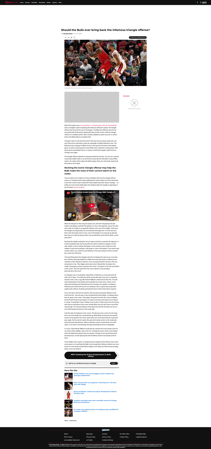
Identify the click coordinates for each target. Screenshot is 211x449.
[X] (200, 2)
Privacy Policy (90, 437)
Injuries (54, 2)
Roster (49, 2)
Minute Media (55, 444)
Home (66, 420)
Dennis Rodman (79, 187)
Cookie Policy (124, 437)
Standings (42, 2)
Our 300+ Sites (124, 434)
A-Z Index (89, 440)
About (66, 434)
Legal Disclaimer (141, 437)
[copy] (74, 37)
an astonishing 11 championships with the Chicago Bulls (98, 125)
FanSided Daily (141, 434)
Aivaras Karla (67, 33)
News (21, 2)
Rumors (27, 2)
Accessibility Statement (72, 440)
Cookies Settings (107, 440)
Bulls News (73, 420)
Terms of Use (106, 437)
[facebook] (197, 2)
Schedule (34, 2)
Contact (104, 434)
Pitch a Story (68, 437)
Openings (89, 434)
